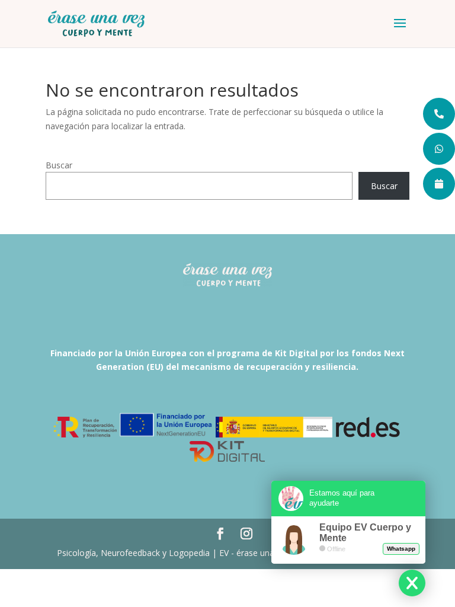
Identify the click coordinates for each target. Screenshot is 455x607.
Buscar (59, 165)
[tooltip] (439, 114)
